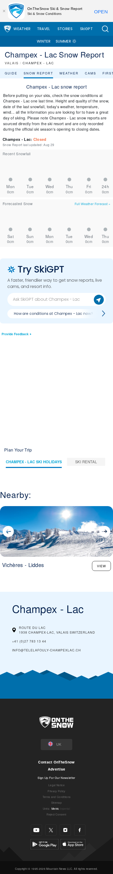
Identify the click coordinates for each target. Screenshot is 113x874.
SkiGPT (86, 28)
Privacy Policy (56, 791)
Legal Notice (56, 785)
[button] (105, 29)
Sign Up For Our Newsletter (56, 777)
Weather (21, 28)
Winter (43, 41)
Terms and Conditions (56, 797)
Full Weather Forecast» (92, 203)
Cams (90, 73)
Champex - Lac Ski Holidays (34, 461)
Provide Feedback (15, 334)
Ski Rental (86, 461)
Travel (43, 28)
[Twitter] (50, 830)
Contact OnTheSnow (56, 762)
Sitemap (56, 802)
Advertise (56, 769)
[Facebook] (79, 830)
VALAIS (12, 63)
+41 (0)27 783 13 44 (29, 641)
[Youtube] (36, 830)
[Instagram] (65, 830)
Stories (65, 28)
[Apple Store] (72, 843)
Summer (63, 41)
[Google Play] (44, 843)
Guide (11, 73)
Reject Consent (56, 814)
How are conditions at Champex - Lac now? (53, 313)
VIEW (101, 566)
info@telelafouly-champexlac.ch (46, 650)
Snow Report (38, 73)
